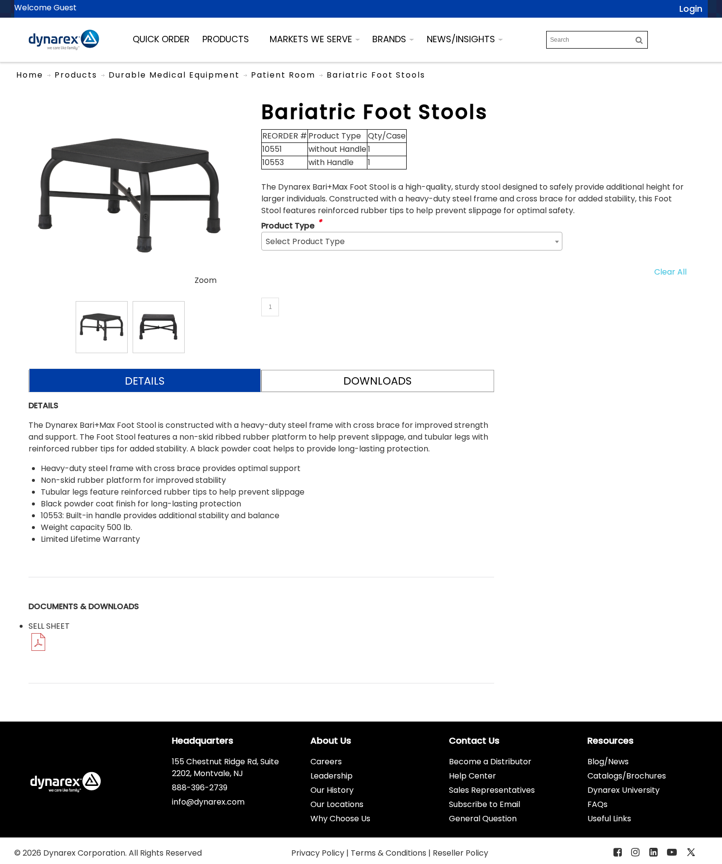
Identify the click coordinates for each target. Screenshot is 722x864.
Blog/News (608, 761)
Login (690, 8)
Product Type (287, 225)
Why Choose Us (340, 818)
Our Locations (336, 804)
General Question (483, 818)
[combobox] (411, 241)
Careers (326, 761)
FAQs (597, 804)
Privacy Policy (318, 853)
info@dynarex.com (208, 802)
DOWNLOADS (377, 381)
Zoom (205, 280)
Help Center (472, 775)
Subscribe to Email (484, 804)
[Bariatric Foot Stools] (129, 105)
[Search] (639, 40)
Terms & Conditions (389, 853)
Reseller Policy (460, 853)
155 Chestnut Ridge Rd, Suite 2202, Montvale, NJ (225, 767)
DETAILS (145, 381)
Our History (332, 790)
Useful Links (609, 818)
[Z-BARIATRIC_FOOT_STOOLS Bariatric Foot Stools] (102, 327)
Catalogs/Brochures (626, 775)
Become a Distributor (490, 761)
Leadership (331, 775)
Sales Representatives (492, 790)
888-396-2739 (199, 787)
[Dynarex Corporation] (64, 40)
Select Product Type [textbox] (305, 241)
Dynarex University (623, 790)
